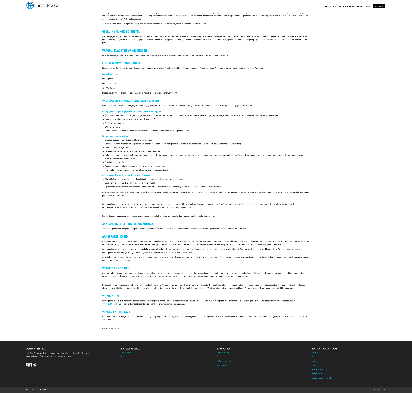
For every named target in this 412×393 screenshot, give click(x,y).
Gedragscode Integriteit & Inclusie (322, 378)
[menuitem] (331, 6)
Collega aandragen (223, 357)
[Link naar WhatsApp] (374, 389)
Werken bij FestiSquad (224, 361)
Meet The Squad (222, 365)
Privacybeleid (317, 373)
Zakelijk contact (126, 353)
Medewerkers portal (223, 353)
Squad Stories (316, 357)
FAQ (313, 365)
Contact (314, 361)
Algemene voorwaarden (319, 369)
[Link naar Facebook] (381, 389)
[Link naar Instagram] (378, 389)
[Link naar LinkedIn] (384, 389)
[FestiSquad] (42, 6)
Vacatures (315, 353)
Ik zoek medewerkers (128, 357)
